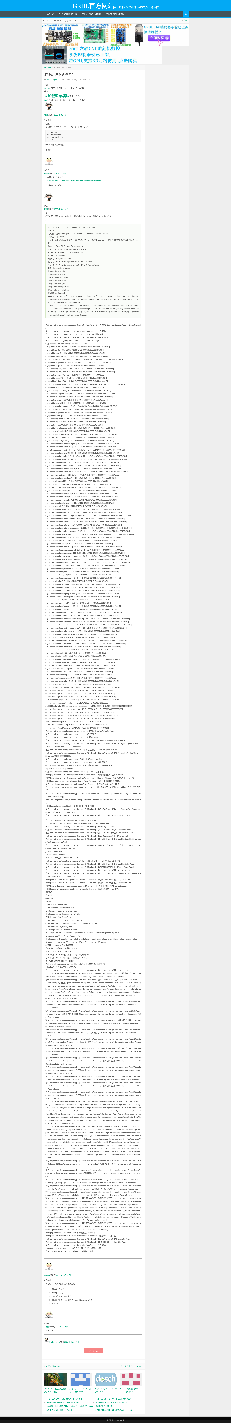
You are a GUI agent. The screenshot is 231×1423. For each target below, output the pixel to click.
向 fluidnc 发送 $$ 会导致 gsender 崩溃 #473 (112, 1402)
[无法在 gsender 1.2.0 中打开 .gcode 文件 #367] (81, 1379)
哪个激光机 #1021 (53, 1366)
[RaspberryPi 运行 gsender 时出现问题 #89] (106, 1379)
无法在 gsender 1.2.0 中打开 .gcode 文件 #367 (113, 1399)
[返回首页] (45, 67)
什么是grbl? (49, 14)
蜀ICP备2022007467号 (115, 1420)
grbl (55, 79)
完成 (58, 1341)
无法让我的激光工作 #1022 (130, 1366)
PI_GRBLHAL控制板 (68, 14)
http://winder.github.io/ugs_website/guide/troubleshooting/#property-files (73, 180)
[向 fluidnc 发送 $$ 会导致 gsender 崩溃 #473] (131, 1379)
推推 (49, 67)
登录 (185, 20)
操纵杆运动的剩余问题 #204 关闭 (59, 1409)
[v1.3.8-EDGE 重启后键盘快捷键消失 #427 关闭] (55, 1379)
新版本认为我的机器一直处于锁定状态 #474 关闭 (113, 1409)
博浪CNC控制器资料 (115, 14)
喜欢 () (94, 1350)
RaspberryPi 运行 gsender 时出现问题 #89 (63, 1402)
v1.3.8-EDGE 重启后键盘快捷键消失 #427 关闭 (64, 1399)
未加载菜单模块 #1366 (58, 74)
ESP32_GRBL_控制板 (91, 14)
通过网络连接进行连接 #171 (106, 1406)
